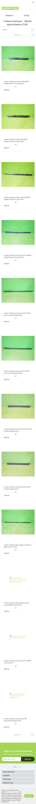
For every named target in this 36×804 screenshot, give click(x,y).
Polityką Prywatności (12, 792)
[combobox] (18, 29)
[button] (18, 771)
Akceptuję (29, 796)
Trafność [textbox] (4, 30)
